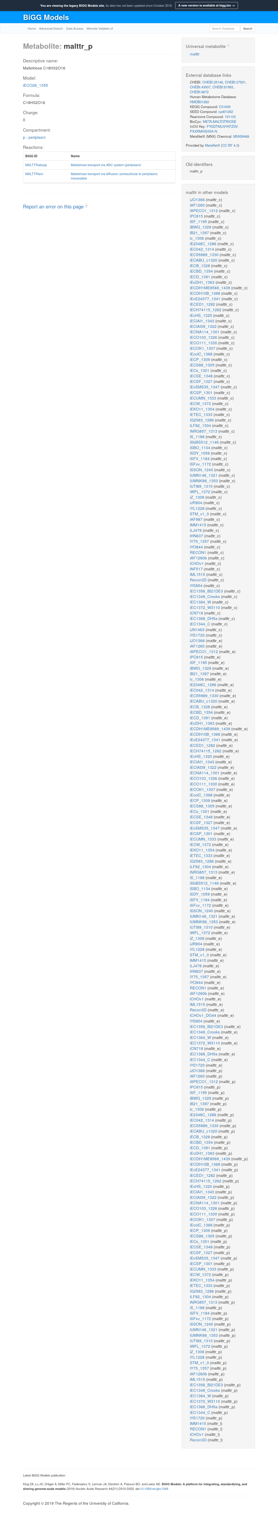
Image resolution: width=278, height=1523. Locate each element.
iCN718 (197, 612)
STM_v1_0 (200, 513)
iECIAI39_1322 (204, 326)
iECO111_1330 (204, 342)
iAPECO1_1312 (204, 210)
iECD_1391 (200, 276)
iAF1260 (198, 205)
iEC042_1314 (202, 249)
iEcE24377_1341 (205, 298)
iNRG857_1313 (204, 431)
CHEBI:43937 (200, 86)
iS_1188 (198, 436)
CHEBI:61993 (222, 86)
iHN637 (197, 535)
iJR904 (196, 502)
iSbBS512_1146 (205, 442)
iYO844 (197, 546)
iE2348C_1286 (203, 243)
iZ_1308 (197, 497)
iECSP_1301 (202, 392)
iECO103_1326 (204, 337)
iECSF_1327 (201, 381)
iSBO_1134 (200, 447)
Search (247, 28)
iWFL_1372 (200, 491)
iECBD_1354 (202, 271)
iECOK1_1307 (203, 348)
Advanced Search (51, 28)
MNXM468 (241, 136)
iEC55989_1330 (205, 254)
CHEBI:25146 (212, 81)
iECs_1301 (200, 370)
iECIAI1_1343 (202, 320)
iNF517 (197, 568)
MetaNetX (212, 145)
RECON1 (198, 552)
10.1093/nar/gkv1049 (154, 1488)
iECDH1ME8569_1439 (210, 287)
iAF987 (197, 519)
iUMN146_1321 (204, 475)
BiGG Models (46, 17)
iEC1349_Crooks (205, 596)
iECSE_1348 (202, 375)
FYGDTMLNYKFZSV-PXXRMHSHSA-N (214, 129)
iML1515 (198, 574)
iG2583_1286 (202, 419)
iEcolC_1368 (201, 353)
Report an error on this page (54, 206)
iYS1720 (198, 635)
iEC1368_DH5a (204, 618)
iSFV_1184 (200, 458)
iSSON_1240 (202, 469)
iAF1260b (199, 557)
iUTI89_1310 (202, 486)
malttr (194, 53)
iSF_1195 (199, 221)
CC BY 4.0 (230, 145)
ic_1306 (197, 238)
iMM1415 (198, 524)
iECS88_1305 (203, 364)
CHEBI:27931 (235, 81)
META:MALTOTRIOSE (219, 121)
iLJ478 (196, 530)
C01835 (225, 106)
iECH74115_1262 (206, 309)
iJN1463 (198, 629)
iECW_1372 (201, 403)
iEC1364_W (201, 601)
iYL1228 (198, 508)
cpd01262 (225, 111)
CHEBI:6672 (199, 91)
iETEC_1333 (201, 414)
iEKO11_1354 (203, 409)
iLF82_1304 (201, 425)
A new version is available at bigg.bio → (206, 5)
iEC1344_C (200, 623)
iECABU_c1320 (204, 260)
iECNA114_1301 (205, 331)
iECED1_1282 (203, 304)
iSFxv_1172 (201, 464)
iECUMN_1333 (203, 398)
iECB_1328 (200, 265)
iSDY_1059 (200, 453)
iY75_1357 (200, 541)
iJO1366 (198, 199)
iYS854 (197, 585)
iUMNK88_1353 (204, 480)
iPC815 (197, 216)
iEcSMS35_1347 (205, 386)
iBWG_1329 (201, 227)
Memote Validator (99, 28)
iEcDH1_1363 (203, 282)
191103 (230, 116)
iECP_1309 (200, 359)
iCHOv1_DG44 (203, 1015)
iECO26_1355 (35, 85)
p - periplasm (34, 137)
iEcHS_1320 (201, 315)
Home (32, 28)
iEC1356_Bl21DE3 (207, 591)
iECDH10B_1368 (205, 293)
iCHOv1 (197, 563)
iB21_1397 (200, 232)
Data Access (74, 28)
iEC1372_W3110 (205, 607)
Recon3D (199, 579)
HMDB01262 (199, 101)
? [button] (86, 206)
